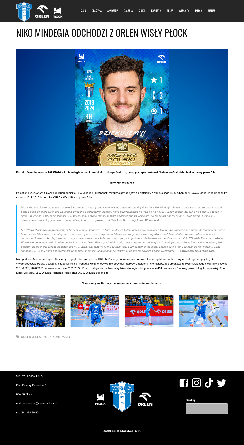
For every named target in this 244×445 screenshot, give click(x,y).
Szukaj (190, 400)
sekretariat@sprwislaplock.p (39, 403)
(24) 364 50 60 (30, 412)
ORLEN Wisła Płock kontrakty (46, 337)
